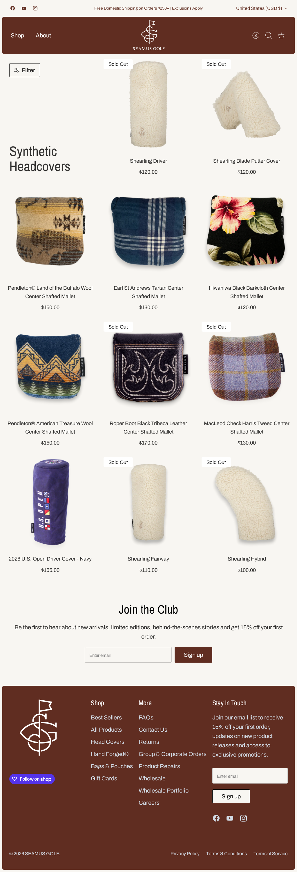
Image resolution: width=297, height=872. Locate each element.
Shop (17, 35)
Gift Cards (104, 778)
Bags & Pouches (112, 766)
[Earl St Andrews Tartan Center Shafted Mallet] (149, 231)
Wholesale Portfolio (164, 790)
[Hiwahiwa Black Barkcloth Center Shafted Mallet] (247, 231)
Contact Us (153, 729)
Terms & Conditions (226, 853)
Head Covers (107, 742)
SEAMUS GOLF (42, 853)
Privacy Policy (185, 853)
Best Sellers (106, 717)
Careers (149, 803)
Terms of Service (270, 853)
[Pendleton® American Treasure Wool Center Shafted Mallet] (50, 367)
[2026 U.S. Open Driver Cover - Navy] (50, 502)
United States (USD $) (259, 8)
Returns (149, 742)
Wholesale (152, 778)
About (43, 35)
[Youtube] (24, 8)
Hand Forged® (109, 754)
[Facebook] (12, 8)
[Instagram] (35, 8)
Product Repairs (159, 766)
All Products (106, 729)
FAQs (146, 717)
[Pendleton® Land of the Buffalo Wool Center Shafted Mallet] (50, 231)
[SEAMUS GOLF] (148, 35)
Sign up (193, 655)
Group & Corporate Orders (173, 754)
